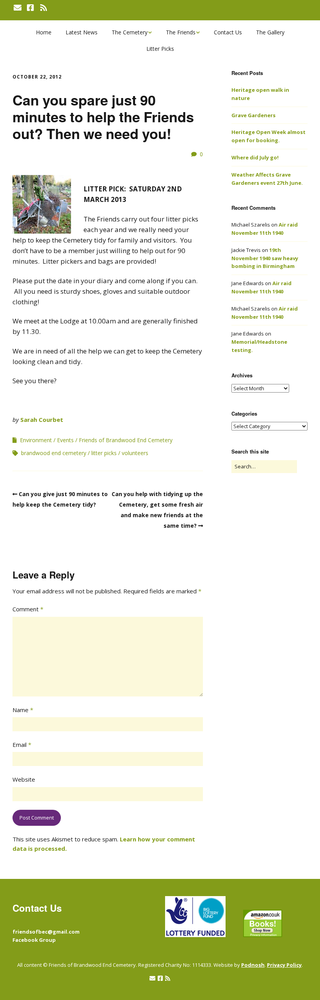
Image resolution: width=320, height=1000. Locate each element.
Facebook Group (34, 939)
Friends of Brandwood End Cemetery (125, 440)
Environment (36, 440)
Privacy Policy (284, 964)
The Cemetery (130, 32)
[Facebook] (30, 8)
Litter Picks (160, 48)
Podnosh (253, 964)
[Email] (18, 8)
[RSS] (43, 8)
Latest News (82, 32)
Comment (27, 609)
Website (23, 779)
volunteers (135, 453)
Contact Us (228, 32)
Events (65, 440)
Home (44, 32)
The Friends (181, 32)
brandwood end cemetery (53, 453)
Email (21, 744)
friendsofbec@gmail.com (46, 931)
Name (22, 710)
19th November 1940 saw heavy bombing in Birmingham (264, 258)
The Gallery (270, 32)
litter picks (104, 453)
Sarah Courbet (41, 419)
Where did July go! (255, 157)
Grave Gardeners (253, 115)
